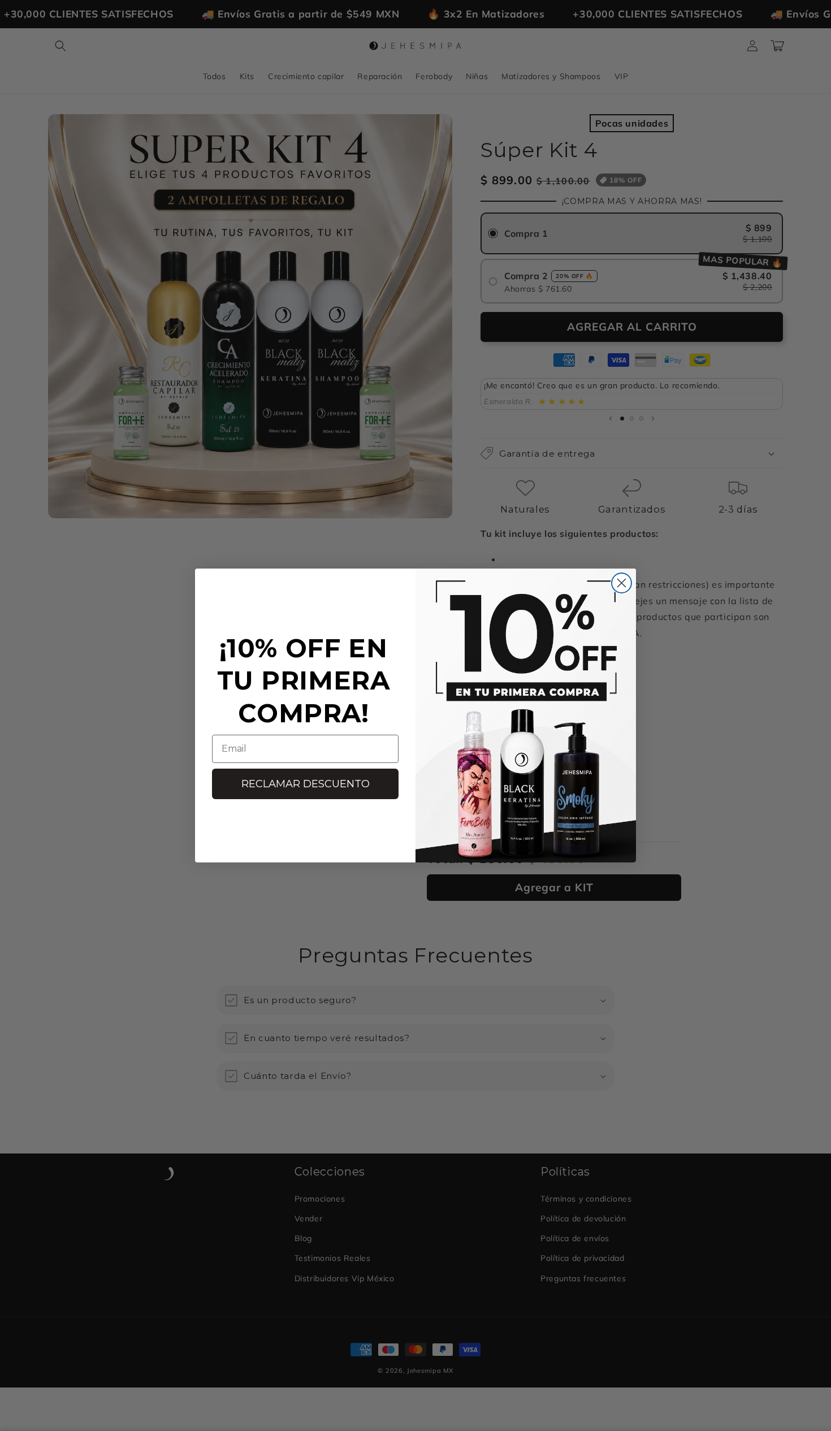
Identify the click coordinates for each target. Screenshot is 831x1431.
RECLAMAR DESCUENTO (305, 784)
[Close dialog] (621, 583)
